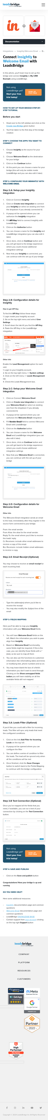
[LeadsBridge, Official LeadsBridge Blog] (12, 4)
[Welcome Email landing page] (34, 26)
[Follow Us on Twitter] (41, 1107)
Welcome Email (13, 910)
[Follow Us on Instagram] (15, 1107)
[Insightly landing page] (13, 26)
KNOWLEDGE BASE (26, 916)
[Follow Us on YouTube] (32, 1107)
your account (30, 919)
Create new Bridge (15, 126)
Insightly (10, 905)
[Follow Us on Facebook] (7, 1107)
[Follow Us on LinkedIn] (23, 1107)
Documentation (12, 41)
